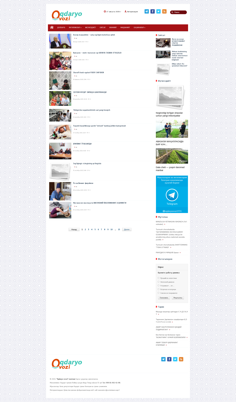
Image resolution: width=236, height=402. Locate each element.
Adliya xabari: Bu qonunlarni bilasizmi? (179, 65)
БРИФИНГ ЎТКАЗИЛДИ (82, 144)
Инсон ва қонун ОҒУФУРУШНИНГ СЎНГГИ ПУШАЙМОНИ (178, 42)
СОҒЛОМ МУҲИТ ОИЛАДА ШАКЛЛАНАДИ (89, 92)
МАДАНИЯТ (125, 27)
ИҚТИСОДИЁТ (90, 27)
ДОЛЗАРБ (61, 27)
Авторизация (132, 11)
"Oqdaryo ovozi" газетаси (65, 379)
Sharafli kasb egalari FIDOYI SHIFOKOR (88, 72)
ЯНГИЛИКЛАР (74, 27)
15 (119, 229)
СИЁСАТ (103, 27)
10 (112, 229)
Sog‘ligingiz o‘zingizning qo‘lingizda (87, 163)
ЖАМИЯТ (113, 27)
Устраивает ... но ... (167, 286)
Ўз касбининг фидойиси (83, 183)
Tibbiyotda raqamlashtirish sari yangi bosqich (91, 110)
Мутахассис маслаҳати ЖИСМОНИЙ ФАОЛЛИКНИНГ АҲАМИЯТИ (99, 203)
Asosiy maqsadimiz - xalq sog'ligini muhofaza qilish (94, 35)
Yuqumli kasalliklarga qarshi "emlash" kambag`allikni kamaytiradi (99, 126)
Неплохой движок (167, 282)
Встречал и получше (168, 289)
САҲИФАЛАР (139, 27)
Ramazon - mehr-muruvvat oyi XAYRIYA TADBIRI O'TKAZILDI (97, 53)
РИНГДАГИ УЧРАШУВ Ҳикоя (167, 253)
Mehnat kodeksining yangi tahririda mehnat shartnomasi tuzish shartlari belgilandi (180, 55)
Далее (126, 229)
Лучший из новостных (168, 278)
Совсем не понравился (168, 293)
